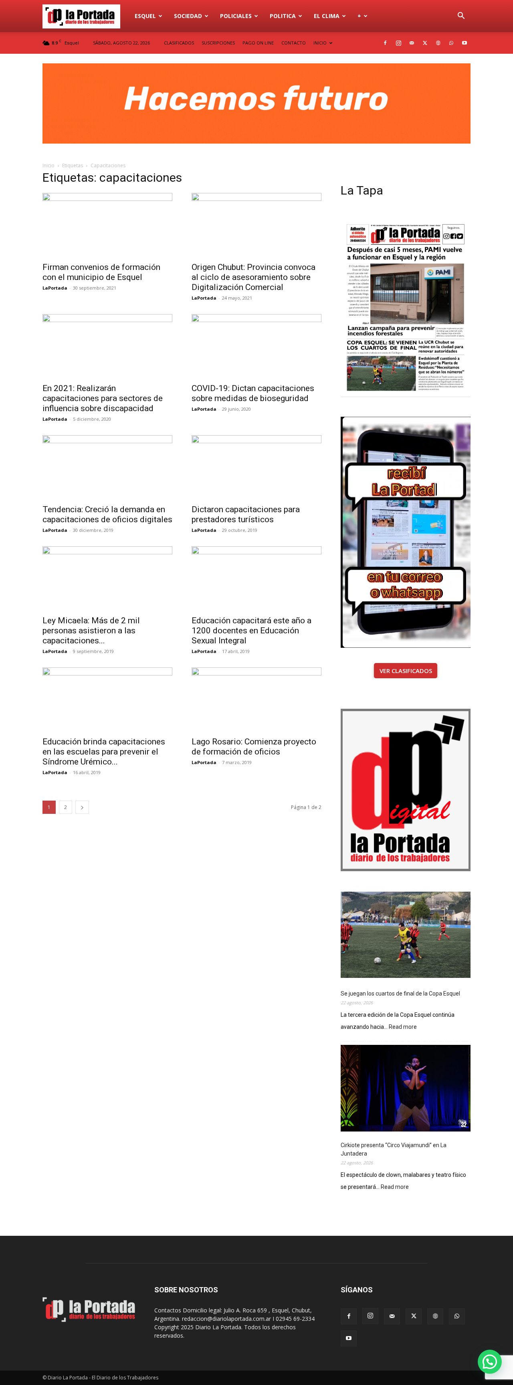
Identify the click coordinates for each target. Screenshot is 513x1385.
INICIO (320, 43)
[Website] (438, 43)
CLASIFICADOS (179, 43)
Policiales (236, 16)
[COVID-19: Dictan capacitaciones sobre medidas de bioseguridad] (256, 346)
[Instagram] (398, 43)
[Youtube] (464, 43)
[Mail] (412, 43)
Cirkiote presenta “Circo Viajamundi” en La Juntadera (393, 1149)
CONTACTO (293, 43)
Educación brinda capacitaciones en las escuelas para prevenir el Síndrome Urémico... (103, 752)
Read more (403, 1027)
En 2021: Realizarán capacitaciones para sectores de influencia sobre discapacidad (102, 398)
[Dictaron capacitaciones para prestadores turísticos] (256, 467)
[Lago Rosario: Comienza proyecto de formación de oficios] (256, 699)
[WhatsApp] (451, 43)
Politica (283, 16)
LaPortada (54, 288)
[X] (425, 43)
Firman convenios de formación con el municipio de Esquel (101, 272)
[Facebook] (385, 43)
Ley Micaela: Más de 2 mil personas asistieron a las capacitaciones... (91, 630)
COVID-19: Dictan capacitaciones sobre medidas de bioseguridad (253, 393)
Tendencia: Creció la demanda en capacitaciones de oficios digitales (107, 514)
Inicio (48, 165)
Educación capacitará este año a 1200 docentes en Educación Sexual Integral (251, 630)
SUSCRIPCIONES (218, 43)
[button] (461, 16)
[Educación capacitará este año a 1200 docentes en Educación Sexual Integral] (256, 578)
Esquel (145, 16)
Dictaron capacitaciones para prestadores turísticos (246, 514)
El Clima (326, 16)
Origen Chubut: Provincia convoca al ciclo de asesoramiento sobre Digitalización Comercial (253, 277)
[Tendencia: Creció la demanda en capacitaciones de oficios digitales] (107, 467)
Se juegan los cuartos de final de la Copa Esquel (400, 993)
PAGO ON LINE (258, 43)
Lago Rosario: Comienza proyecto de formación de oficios (254, 746)
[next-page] (82, 807)
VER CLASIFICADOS (406, 671)
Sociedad (188, 16)
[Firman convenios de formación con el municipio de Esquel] (107, 225)
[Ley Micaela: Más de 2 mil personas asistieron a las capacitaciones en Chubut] (107, 578)
